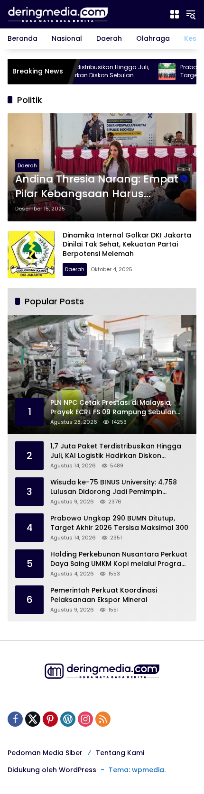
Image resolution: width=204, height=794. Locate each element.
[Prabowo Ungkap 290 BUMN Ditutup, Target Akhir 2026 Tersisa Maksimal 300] (149, 71)
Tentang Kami (120, 752)
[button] (190, 14)
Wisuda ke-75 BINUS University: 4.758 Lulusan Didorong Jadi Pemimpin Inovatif (113, 487)
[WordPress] (67, 719)
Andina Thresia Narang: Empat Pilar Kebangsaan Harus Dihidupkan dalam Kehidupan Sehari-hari (96, 186)
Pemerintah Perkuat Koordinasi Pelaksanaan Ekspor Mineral (103, 595)
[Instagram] (85, 719)
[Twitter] (32, 719)
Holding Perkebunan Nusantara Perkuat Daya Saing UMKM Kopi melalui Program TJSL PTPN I (119, 559)
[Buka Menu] (174, 14)
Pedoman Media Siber (45, 752)
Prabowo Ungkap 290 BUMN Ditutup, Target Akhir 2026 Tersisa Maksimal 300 (119, 523)
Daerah (27, 165)
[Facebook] (15, 719)
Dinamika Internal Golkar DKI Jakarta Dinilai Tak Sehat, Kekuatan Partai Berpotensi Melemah (127, 244)
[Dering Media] (83, 13)
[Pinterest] (50, 719)
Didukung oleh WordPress (52, 770)
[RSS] (103, 719)
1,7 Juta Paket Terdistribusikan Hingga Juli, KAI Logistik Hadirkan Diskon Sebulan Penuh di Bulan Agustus (115, 451)
